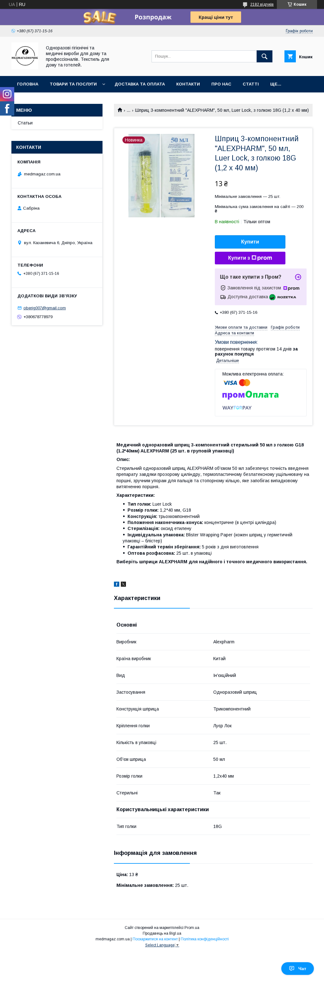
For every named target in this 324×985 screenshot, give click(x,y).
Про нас (221, 84)
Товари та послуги (73, 84)
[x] (123, 585)
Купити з (239, 258)
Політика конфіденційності (205, 939)
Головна (27, 84)
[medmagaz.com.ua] (24, 67)
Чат (302, 968)
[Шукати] (264, 56)
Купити (250, 241)
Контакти (188, 84)
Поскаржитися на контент (155, 939)
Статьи (25, 122)
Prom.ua (191, 927)
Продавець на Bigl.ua (162, 933)
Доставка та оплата (140, 84)
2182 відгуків (262, 4)
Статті (251, 84)
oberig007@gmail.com (44, 308)
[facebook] (116, 585)
